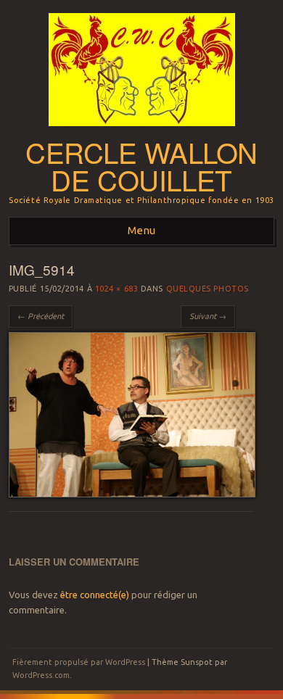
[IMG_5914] (132, 494)
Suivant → (207, 316)
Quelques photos (207, 288)
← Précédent (40, 316)
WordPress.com (41, 675)
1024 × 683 (117, 288)
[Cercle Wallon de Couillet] (142, 130)
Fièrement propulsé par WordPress (78, 662)
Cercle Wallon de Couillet (141, 166)
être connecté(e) (94, 595)
